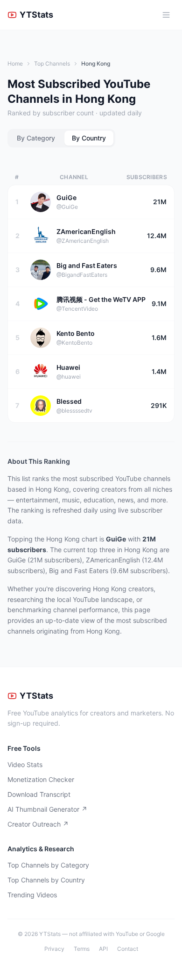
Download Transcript (38, 794)
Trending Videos (32, 895)
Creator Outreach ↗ (38, 824)
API (103, 948)
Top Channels (52, 63)
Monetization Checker (40, 779)
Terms (82, 948)
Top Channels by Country (46, 880)
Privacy (54, 948)
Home (15, 63)
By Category (36, 138)
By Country (89, 138)
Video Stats (24, 764)
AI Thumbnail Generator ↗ (47, 809)
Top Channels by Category (48, 865)
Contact (127, 948)
